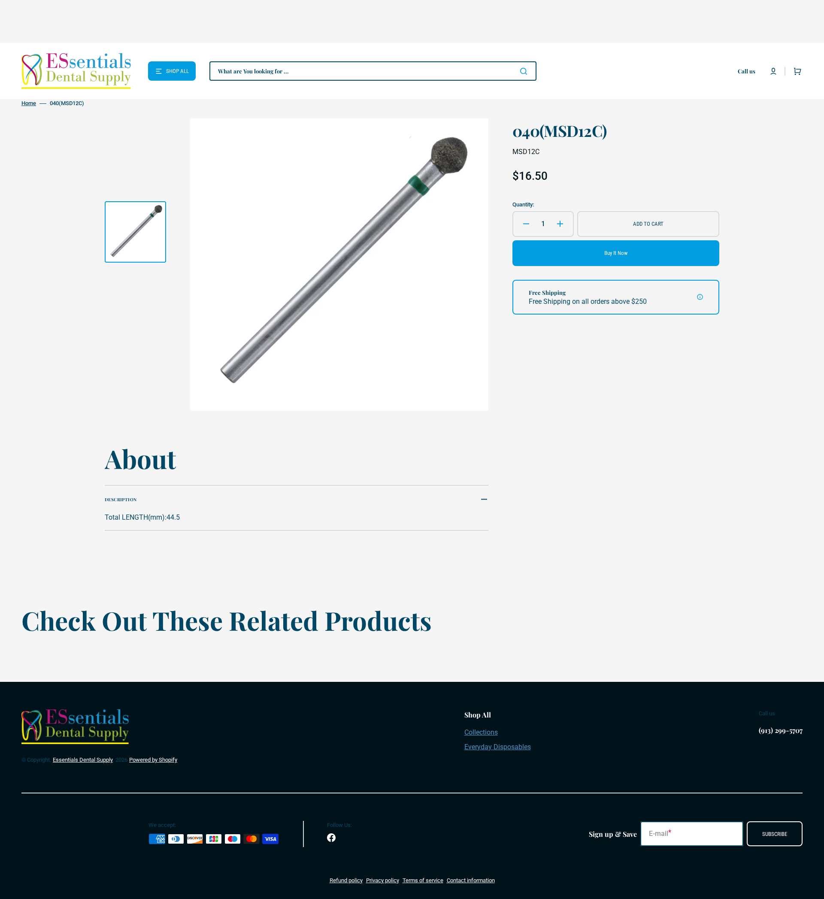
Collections (481, 732)
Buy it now (615, 253)
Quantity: (523, 204)
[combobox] (372, 71)
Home (28, 103)
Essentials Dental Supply (83, 760)
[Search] (525, 71)
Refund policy (346, 880)
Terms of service (423, 880)
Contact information (471, 880)
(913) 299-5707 (781, 730)
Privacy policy (382, 880)
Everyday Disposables (497, 747)
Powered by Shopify (153, 760)
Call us (746, 71)
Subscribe (774, 834)
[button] (773, 71)
